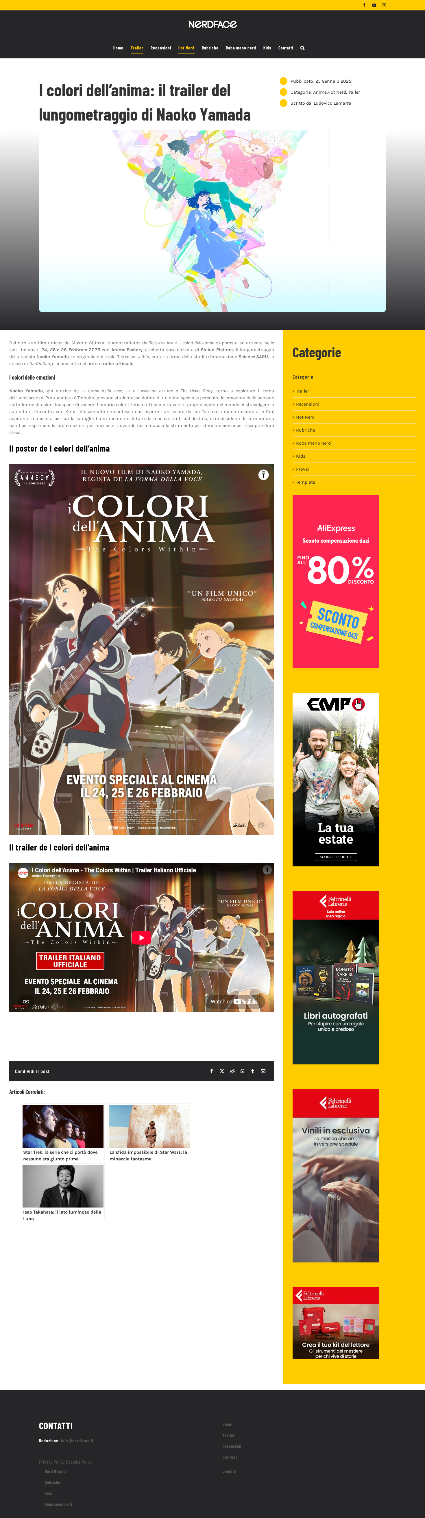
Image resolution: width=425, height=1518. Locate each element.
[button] (302, 48)
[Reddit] (232, 1071)
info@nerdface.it (77, 1440)
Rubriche (305, 430)
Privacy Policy (52, 1462)
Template (305, 482)
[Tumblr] (252, 1071)
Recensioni (307, 404)
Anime (320, 92)
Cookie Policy (80, 1462)
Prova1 (302, 469)
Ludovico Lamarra (332, 103)
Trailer (353, 92)
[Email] (263, 1071)
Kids (300, 456)
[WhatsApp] (242, 1071)
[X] (222, 1071)
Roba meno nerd (313, 443)
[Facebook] (211, 1071)
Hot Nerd (337, 92)
